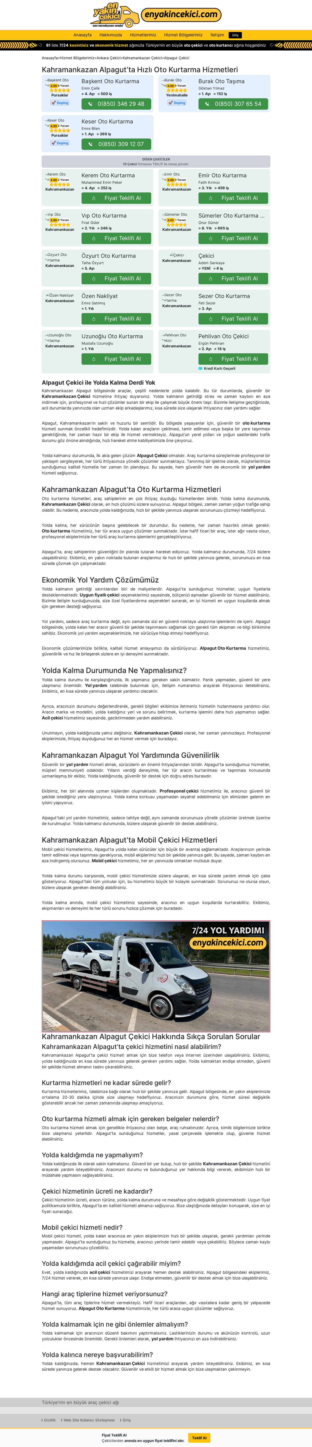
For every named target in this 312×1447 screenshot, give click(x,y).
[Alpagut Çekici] (156, 976)
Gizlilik (50, 1420)
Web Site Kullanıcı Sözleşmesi (89, 1420)
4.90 (53, 86)
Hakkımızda (111, 34)
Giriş (235, 35)
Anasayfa (83, 34)
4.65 (170, 220)
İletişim (217, 34)
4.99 (53, 126)
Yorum (63, 85)
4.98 (170, 86)
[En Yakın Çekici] (156, 15)
